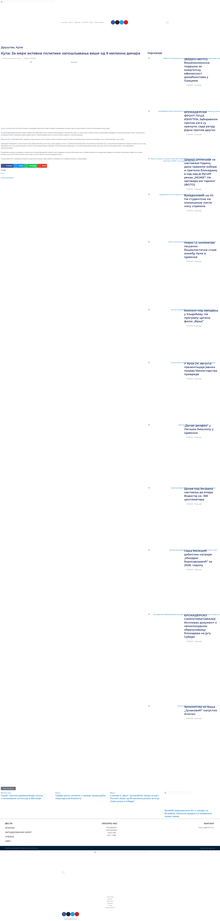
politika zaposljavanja (7, 178)
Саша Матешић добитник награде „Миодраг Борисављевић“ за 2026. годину (198, 558)
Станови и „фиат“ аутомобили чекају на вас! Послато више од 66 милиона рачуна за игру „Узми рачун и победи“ (134, 798)
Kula (2, 173)
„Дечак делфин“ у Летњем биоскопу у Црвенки (199, 429)
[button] (167, 22)
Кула (19, 47)
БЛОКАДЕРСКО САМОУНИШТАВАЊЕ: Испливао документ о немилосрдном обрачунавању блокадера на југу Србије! (200, 626)
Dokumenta (35, 848)
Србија (9, 836)
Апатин (10, 828)
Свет (8, 841)
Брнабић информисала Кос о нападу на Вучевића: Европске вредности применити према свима (188, 813)
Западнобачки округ (18, 832)
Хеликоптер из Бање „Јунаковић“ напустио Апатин (200, 710)
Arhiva (29, 848)
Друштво (8, 47)
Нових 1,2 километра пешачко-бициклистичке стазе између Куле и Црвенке (200, 250)
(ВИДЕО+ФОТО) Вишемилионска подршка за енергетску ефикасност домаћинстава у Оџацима (197, 69)
